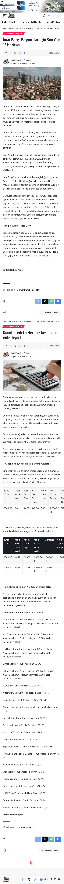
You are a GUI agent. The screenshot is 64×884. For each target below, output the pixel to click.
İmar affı (35, 290)
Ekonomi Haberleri (13, 33)
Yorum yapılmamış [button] (51, 313)
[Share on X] (15, 53)
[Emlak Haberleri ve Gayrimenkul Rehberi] (11, 15)
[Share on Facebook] (10, 53)
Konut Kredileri (26, 827)
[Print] (24, 53)
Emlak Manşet (16, 60)
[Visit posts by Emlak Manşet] (6, 62)
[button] (5, 15)
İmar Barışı (24, 290)
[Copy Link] (19, 53)
